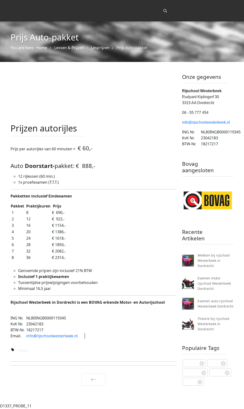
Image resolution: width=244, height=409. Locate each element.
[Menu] (155, 10)
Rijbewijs (193, 363)
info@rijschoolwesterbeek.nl (52, 335)
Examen (219, 372)
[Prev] (93, 379)
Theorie (192, 381)
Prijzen (23, 350)
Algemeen (194, 372)
